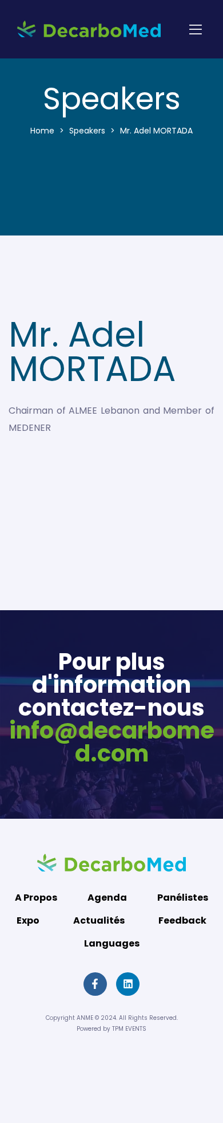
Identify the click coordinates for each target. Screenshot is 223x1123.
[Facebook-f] (95, 984)
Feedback (182, 920)
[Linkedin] (128, 984)
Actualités (99, 920)
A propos (36, 897)
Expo (28, 920)
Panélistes (182, 897)
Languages (112, 943)
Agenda (107, 897)
